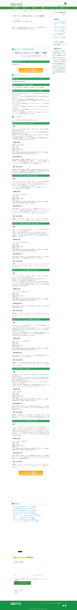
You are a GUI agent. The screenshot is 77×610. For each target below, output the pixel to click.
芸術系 (33, 7)
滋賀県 (57, 66)
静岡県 (60, 71)
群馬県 (57, 70)
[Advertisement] (31, 39)
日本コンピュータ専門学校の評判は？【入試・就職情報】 (60, 31)
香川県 (63, 71)
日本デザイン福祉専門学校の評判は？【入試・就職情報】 (25, 506)
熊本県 (59, 66)
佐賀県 (60, 51)
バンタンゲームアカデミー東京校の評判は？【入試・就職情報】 (26, 520)
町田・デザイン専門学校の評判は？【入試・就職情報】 (24, 519)
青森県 (57, 71)
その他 (61, 7)
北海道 (54, 53)
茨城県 (61, 70)
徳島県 (58, 61)
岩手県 (62, 59)
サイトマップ (64, 603)
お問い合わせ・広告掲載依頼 (56, 603)
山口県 (61, 57)
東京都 (31, 557)
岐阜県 (56, 59)
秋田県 (55, 70)
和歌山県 (61, 53)
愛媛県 (61, 61)
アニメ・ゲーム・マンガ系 (21, 557)
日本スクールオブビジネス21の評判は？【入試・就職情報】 (60, 27)
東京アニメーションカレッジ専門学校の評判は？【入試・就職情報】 (27, 515)
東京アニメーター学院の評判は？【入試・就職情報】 (24, 517)
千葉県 (58, 53)
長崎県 (64, 70)
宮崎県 (56, 57)
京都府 (57, 51)
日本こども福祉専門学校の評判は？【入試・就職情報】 (60, 34)
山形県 (64, 57)
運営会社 (48, 603)
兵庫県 (63, 51)
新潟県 (56, 64)
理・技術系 (15, 7)
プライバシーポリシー (42, 603)
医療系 (43, 7)
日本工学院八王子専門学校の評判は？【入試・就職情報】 (25, 510)
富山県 (59, 57)
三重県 (54, 51)
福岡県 (62, 68)
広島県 (55, 61)
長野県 (54, 71)
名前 (14, 575)
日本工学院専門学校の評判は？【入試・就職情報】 (23, 508)
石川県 (62, 66)
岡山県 (59, 59)
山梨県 (54, 59)
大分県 (55, 55)
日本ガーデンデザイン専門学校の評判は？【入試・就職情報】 (60, 37)
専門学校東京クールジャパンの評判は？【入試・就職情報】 (25, 513)
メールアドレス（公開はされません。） (37, 575)
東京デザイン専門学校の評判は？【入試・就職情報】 (24, 512)
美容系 (24, 7)
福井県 (58, 68)
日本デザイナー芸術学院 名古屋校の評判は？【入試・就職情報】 (60, 23)
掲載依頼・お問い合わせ (62, 5)
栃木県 (64, 63)
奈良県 (62, 55)
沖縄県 (54, 66)
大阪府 (59, 55)
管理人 (21, 590)
